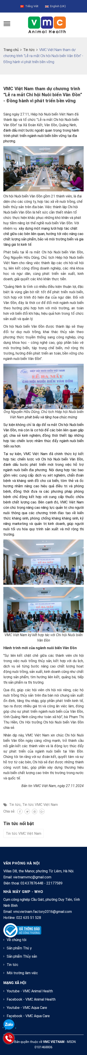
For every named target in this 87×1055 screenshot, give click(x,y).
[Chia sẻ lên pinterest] (34, 811)
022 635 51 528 (28, 918)
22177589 (54, 883)
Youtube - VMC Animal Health (30, 991)
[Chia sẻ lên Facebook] (20, 811)
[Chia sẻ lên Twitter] (27, 811)
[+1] (42, 811)
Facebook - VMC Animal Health (31, 999)
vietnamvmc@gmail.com (32, 877)
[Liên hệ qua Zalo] (8, 1024)
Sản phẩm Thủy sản (22, 956)
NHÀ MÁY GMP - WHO (23, 892)
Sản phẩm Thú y (19, 948)
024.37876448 (32, 883)
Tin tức (15, 804)
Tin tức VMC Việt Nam (40, 804)
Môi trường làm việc (22, 973)
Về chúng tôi (16, 940)
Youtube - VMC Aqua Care (27, 1008)
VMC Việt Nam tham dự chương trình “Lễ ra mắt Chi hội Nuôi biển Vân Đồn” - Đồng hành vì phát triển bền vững (42, 94)
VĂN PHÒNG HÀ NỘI (21, 863)
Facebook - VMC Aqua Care (28, 1016)
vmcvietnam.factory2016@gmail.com (42, 911)
